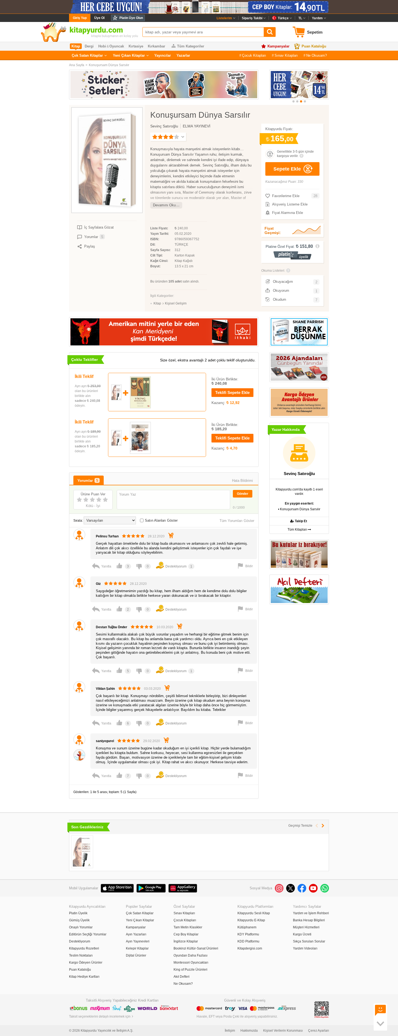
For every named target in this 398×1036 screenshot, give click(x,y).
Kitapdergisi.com (249, 948)
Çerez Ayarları (318, 1030)
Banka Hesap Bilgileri (309, 920)
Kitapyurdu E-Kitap (251, 920)
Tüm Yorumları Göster (237, 521)
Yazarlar (183, 55)
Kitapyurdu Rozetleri (84, 948)
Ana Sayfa (76, 65)
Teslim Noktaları (81, 955)
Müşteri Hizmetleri (306, 927)
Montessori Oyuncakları (191, 962)
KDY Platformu (248, 934)
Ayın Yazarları (136, 934)
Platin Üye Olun (131, 18)
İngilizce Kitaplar (186, 941)
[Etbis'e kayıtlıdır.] (321, 1009)
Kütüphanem (246, 927)
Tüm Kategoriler (190, 46)
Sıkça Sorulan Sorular (309, 941)
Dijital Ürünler (136, 955)
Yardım (317, 18)
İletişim (230, 1030)
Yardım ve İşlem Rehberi (311, 913)
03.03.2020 (152, 689)
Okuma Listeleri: (273, 270)
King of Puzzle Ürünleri (190, 969)
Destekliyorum (79, 941)
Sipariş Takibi (252, 18)
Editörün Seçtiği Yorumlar (87, 934)
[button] (293, 101)
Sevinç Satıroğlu (164, 126)
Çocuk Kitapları (254, 55)
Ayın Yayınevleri (137, 941)
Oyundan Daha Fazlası (190, 955)
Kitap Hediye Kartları (84, 977)
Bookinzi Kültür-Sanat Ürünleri (196, 948)
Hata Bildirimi (242, 481)
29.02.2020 (151, 741)
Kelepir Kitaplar (137, 948)
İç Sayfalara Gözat (99, 227)
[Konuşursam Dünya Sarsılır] (82, 851)
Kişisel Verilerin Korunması (283, 1030)
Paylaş (89, 246)
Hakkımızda (249, 1030)
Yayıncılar (162, 55)
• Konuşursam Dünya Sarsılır (299, 509)
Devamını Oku (164, 205)
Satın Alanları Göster (161, 520)
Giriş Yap (80, 18)
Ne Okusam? (316, 55)
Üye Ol (99, 18)
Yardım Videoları (305, 948)
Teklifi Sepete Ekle (232, 392)
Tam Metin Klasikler (188, 927)
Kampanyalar (278, 46)
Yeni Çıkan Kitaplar (129, 55)
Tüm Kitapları (298, 529)
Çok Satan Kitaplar (87, 55)
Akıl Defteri (182, 977)
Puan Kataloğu (314, 46)
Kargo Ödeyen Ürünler (85, 962)
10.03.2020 (164, 627)
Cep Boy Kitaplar (186, 934)
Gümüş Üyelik (79, 920)
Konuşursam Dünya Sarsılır (109, 65)
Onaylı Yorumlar (81, 927)
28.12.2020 (156, 536)
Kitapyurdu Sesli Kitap (253, 913)
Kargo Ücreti (302, 934)
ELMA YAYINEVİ (196, 126)
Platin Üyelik (78, 913)
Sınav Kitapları (286, 55)
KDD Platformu (248, 941)
